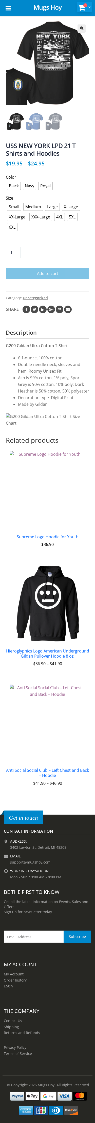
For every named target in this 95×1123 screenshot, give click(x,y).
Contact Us (13, 1020)
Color (11, 177)
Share (12, 309)
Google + (51, 309)
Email (68, 309)
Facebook (26, 309)
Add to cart (47, 273)
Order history (15, 980)
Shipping (11, 1026)
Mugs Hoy (47, 7)
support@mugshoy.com (30, 862)
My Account (14, 974)
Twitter (34, 309)
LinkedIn (43, 309)
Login (8, 986)
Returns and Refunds (22, 1032)
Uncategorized (35, 297)
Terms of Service (18, 1053)
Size (9, 198)
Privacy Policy (15, 1047)
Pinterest (59, 309)
